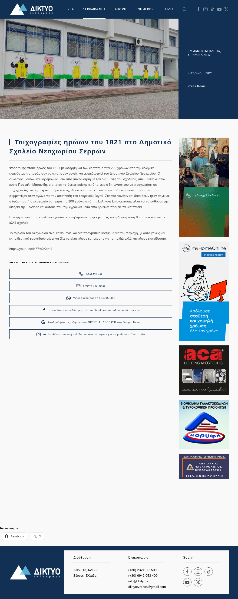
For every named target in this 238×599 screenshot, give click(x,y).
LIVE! (169, 9)
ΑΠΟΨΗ (120, 9)
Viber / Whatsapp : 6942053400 (94, 298)
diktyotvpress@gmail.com (147, 587)
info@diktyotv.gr (140, 581)
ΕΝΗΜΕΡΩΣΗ (146, 9)
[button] (184, 9)
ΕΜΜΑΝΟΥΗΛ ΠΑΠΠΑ (204, 51)
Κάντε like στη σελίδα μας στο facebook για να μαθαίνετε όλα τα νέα (94, 310)
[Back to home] (32, 9)
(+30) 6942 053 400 (143, 575)
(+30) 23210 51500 (142, 570)
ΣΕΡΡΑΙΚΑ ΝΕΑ (94, 9)
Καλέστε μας (94, 273)
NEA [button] (70, 9)
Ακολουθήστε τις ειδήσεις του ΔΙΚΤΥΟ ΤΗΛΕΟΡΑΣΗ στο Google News (94, 322)
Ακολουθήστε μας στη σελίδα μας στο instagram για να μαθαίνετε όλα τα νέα (94, 334)
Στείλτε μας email (94, 286)
